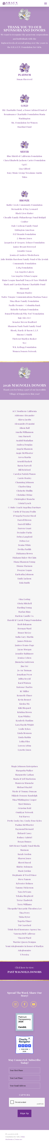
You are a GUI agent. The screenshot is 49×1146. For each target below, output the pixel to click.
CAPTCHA (24, 1095)
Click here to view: (24, 967)
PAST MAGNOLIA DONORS (25, 972)
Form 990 (18, 1139)
